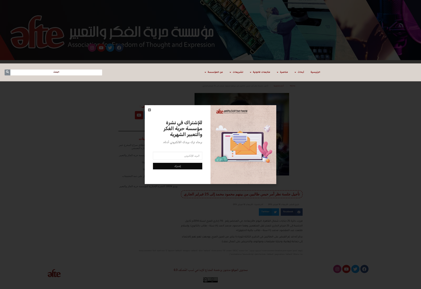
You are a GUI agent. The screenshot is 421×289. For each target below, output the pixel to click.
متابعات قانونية (261, 72)
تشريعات (238, 72)
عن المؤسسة (215, 72)
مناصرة (284, 72)
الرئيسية (315, 72)
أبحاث (301, 72)
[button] (149, 109)
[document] (210, 144)
